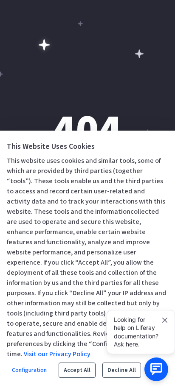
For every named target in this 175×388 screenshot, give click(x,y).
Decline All (121, 370)
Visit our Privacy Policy (57, 354)
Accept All (77, 370)
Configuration (29, 370)
